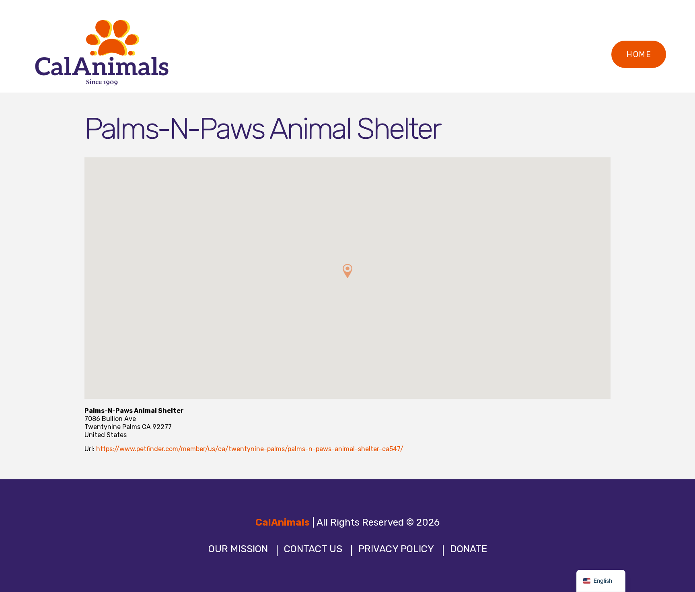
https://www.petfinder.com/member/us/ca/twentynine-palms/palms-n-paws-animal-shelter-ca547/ (249, 449)
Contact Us (313, 549)
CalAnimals (282, 522)
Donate (468, 549)
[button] (347, 271)
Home (638, 54)
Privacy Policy (396, 549)
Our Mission (238, 549)
